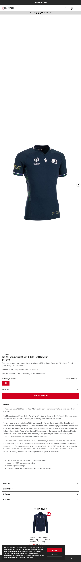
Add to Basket (40, 395)
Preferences (54, 555)
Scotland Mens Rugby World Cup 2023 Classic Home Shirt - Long (39, 539)
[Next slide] (78, 184)
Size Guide (73, 379)
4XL (5, 383)
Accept (54, 550)
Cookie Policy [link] (20, 555)
